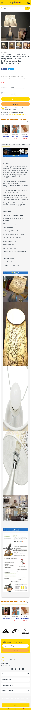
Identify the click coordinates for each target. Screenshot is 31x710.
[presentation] (27, 121)
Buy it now (15, 104)
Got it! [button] (15, 705)
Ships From (4, 87)
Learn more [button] (23, 701)
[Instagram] (15, 669)
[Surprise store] (15, 2)
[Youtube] (23, 669)
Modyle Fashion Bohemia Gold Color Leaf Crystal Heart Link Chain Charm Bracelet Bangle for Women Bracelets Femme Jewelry (25, 136)
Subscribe (15, 650)
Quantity (3, 92)
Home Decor (24, 79)
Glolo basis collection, (14, 79)
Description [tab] (6, 144)
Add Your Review (5, 66)
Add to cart (16, 99)
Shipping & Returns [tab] (19, 144)
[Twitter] (12, 669)
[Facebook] (8, 669)
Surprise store (4, 52)
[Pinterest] (19, 669)
